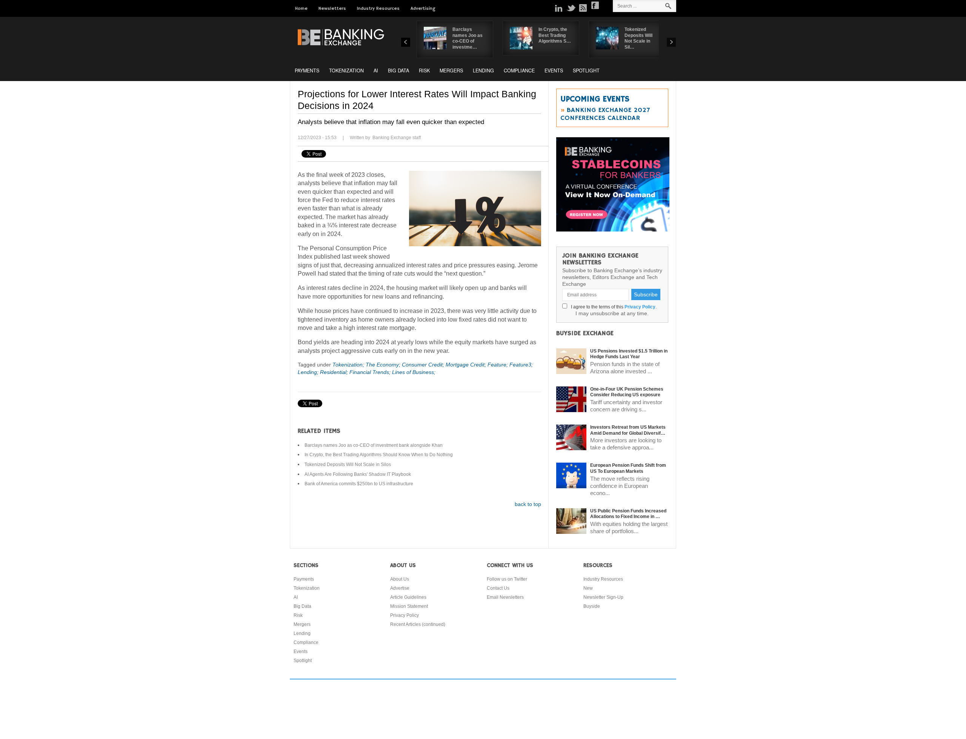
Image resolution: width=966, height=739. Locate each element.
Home (301, 8)
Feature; (498, 365)
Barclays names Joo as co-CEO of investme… (467, 38)
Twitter (571, 8)
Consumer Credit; (424, 365)
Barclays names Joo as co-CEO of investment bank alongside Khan (374, 445)
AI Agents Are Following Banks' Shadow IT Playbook (358, 474)
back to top (528, 504)
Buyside (591, 606)
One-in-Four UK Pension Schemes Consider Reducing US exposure (626, 392)
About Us (399, 579)
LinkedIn (559, 8)
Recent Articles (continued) (417, 624)
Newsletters (332, 8)
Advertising (423, 8)
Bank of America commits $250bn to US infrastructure (359, 483)
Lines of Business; (413, 372)
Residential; (334, 372)
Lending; (309, 372)
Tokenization (346, 70)
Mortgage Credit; (467, 365)
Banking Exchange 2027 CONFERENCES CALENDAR (605, 114)
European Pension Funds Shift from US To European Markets (628, 468)
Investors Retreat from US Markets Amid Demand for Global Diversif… (628, 430)
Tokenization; (349, 365)
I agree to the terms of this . (613, 307)
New (588, 588)
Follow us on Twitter (507, 579)
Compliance (519, 70)
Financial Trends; (370, 372)
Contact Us (498, 588)
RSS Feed (583, 8)
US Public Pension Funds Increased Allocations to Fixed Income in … (628, 514)
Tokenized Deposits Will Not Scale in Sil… (638, 38)
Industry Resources (378, 8)
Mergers (451, 70)
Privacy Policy (640, 307)
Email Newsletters (505, 597)
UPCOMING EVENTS (594, 99)
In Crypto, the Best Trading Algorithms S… (554, 35)
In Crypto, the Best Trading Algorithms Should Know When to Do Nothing (379, 454)
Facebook (595, 5)
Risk (424, 70)
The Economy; (384, 365)
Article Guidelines (408, 597)
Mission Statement (409, 606)
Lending (483, 70)
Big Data (398, 70)
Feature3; (521, 365)
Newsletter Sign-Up (603, 597)
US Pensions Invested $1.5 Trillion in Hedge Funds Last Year (629, 354)
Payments (307, 70)
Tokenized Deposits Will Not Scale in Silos (348, 464)
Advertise (399, 588)
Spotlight (586, 70)
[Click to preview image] (475, 208)
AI (376, 70)
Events (554, 70)
